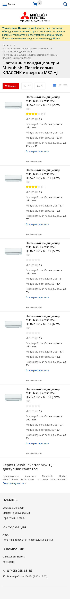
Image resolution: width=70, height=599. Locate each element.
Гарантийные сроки (14, 518)
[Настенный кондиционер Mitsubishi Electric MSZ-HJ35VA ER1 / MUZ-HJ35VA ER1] (13, 178)
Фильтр (12, 85)
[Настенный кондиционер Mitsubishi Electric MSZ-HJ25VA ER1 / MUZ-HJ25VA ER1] (13, 105)
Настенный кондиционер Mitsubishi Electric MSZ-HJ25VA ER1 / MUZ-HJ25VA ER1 (43, 103)
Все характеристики (37, 151)
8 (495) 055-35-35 (19, 571)
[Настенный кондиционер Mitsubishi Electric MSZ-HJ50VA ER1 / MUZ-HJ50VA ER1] (13, 251)
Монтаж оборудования (16, 512)
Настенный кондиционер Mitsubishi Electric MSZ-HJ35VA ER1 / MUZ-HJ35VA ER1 (43, 176)
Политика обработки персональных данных (28, 539)
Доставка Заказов (13, 507)
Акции (6, 534)
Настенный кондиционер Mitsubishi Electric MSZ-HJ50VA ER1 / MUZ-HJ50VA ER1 (43, 249)
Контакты (8, 561)
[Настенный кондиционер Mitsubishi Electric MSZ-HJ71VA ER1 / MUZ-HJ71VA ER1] (13, 397)
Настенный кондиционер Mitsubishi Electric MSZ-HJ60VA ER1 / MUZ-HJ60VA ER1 (43, 322)
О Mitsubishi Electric (14, 556)
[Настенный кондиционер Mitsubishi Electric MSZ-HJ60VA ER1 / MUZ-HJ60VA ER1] (13, 324)
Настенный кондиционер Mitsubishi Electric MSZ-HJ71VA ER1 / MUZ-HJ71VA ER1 (43, 395)
